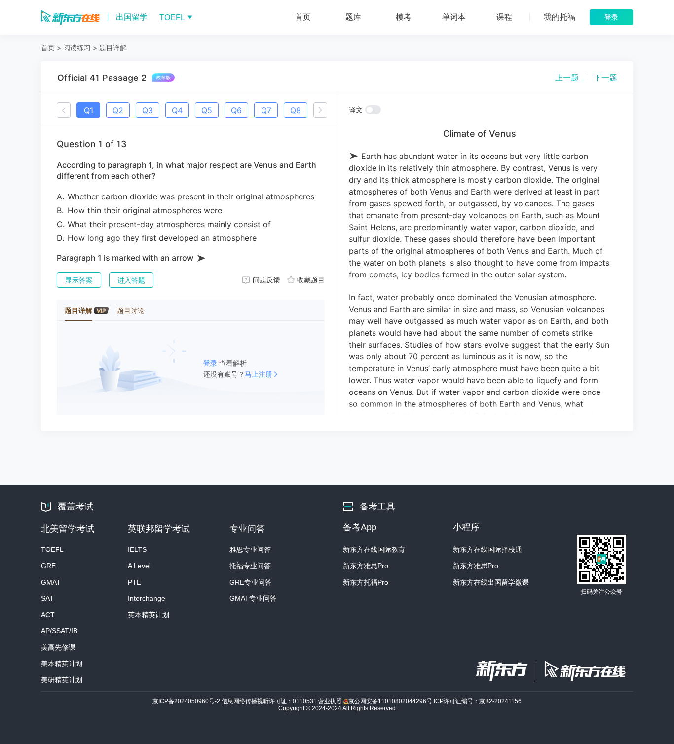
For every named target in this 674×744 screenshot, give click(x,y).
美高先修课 (58, 647)
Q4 (177, 110)
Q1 (88, 110)
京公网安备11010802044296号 (391, 701)
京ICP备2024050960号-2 (187, 701)
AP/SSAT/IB (59, 631)
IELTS (137, 549)
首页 (48, 47)
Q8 (295, 110)
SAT (47, 598)
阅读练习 (77, 47)
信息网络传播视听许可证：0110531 (270, 701)
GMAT (51, 582)
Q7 (266, 110)
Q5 (206, 110)
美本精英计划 (61, 663)
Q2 (117, 110)
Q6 (236, 110)
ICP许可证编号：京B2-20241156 (478, 701)
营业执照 (330, 701)
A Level (139, 566)
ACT (48, 615)
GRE (48, 566)
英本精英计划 (148, 615)
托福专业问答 (250, 566)
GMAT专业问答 (253, 598)
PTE (134, 582)
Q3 (147, 110)
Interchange (146, 598)
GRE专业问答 (250, 582)
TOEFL (52, 549)
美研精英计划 (61, 680)
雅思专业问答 (250, 549)
